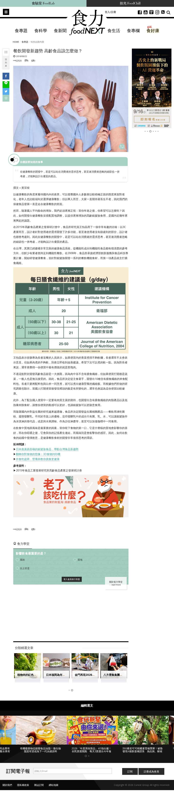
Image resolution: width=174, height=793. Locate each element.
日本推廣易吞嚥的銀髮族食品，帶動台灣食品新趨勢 (47, 449)
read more (116, 585)
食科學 (40, 31)
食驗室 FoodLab (43, 3)
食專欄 (133, 31)
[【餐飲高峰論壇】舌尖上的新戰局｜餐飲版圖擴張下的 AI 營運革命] (152, 88)
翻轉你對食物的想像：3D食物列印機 (38, 454)
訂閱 (130, 771)
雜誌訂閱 (39, 785)
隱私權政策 (23, 785)
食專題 (21, 31)
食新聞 (60, 31)
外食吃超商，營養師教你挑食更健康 (37, 459)
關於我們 (7, 785)
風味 (22, 559)
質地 (80, 559)
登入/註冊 (110, 12)
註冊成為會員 (151, 771)
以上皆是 (25, 568)
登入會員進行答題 (72, 579)
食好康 (152, 31)
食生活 (113, 31)
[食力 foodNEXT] (87, 22)
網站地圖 (53, 785)
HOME (16, 41)
